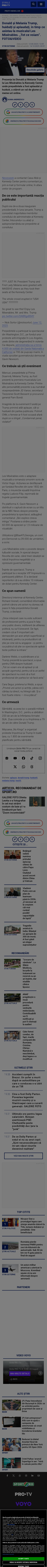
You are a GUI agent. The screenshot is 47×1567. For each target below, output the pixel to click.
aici (12, 1534)
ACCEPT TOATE (23, 1559)
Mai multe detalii (11, 1524)
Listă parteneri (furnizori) (8, 1554)
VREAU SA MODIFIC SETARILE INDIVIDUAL (23, 1562)
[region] (23, 1538)
